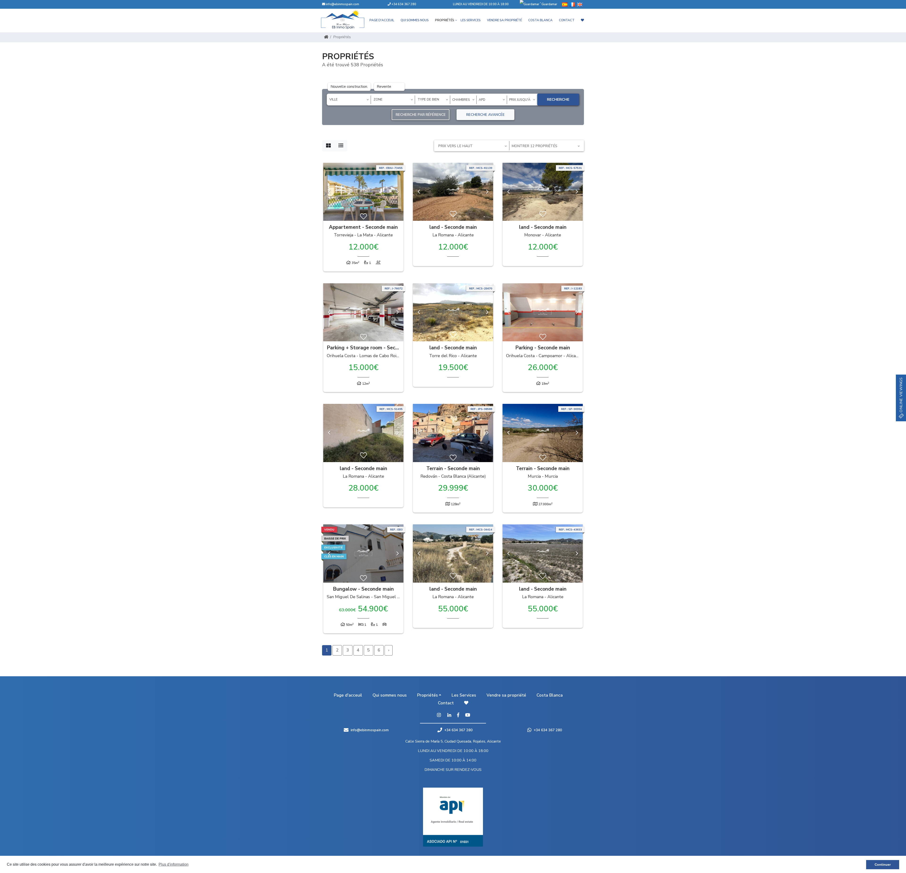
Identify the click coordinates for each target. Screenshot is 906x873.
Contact (567, 20)
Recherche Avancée (485, 114)
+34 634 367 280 (403, 4)
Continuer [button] (883, 864)
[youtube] (467, 715)
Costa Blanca (540, 20)
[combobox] (349, 100)
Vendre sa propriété (504, 20)
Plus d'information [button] (174, 864)
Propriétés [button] (444, 20)
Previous (329, 192)
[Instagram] (439, 715)
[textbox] (350, 99)
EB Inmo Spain (349, 19)
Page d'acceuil (381, 20)
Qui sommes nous (415, 20)
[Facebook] (458, 715)
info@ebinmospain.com (342, 4)
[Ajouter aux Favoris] (363, 217)
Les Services (471, 20)
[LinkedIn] (449, 715)
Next (397, 192)
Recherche (558, 99)
